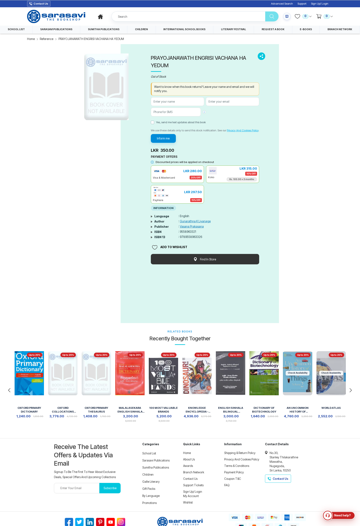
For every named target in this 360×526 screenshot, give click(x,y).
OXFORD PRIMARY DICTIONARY (29, 409)
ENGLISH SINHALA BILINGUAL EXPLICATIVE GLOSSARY (230, 410)
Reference (46, 39)
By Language (151, 495)
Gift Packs (148, 488)
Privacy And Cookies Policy (243, 130)
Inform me (163, 138)
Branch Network (193, 472)
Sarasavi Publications (156, 460)
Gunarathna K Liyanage (195, 221)
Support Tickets (193, 485)
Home (31, 39)
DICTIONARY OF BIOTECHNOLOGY (264, 409)
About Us (189, 459)
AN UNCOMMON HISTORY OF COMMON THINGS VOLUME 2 (297, 410)
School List (149, 453)
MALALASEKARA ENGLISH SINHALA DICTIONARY (130, 410)
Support (302, 3)
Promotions (149, 503)
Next (351, 390)
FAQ (227, 485)
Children (148, 474)
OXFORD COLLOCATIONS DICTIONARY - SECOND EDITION (63, 410)
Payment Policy (234, 472)
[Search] (272, 16)
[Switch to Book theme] (287, 16)
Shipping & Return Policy (239, 453)
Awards (188, 466)
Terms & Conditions (236, 466)
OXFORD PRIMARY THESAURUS (96, 409)
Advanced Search (282, 3)
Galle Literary (151, 481)
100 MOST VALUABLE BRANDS (163, 409)
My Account (191, 496)
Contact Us (190, 478)
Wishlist (188, 502)
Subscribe (110, 488)
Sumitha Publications (155, 467)
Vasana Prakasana (192, 226)
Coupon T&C (232, 478)
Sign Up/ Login (319, 3)
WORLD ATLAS (331, 407)
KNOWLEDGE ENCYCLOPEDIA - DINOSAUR (197, 410)
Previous (9, 390)
